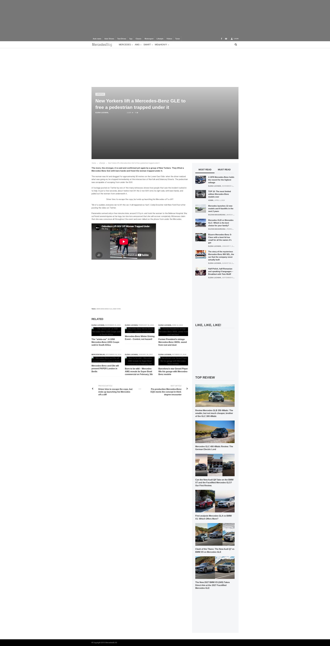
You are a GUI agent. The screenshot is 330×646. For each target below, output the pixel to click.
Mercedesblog (98, 354)
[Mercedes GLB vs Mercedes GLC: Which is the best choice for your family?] (200, 223)
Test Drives (121, 39)
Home (94, 163)
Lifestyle (160, 39)
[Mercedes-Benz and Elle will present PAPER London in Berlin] (106, 359)
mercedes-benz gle (104, 309)
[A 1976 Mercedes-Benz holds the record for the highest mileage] (200, 179)
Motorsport (149, 39)
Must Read (224, 169)
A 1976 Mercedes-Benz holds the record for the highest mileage (221, 180)
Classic (138, 39)
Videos (169, 39)
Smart (147, 45)
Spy (130, 39)
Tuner (177, 39)
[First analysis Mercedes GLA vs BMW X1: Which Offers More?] (215, 501)
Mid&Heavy (161, 45)
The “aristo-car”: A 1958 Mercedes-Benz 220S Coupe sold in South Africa (105, 342)
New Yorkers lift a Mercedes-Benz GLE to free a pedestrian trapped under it (133, 163)
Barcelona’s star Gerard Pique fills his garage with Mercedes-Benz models (173, 372)
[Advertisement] (165, 18)
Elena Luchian (101, 113)
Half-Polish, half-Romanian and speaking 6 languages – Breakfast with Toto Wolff (220, 271)
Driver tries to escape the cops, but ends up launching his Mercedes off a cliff (139, 199)
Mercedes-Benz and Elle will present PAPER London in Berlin (105, 369)
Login (236, 38)
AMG (137, 45)
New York (117, 309)
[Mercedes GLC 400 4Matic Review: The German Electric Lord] (215, 431)
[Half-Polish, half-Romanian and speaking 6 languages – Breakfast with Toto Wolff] (200, 271)
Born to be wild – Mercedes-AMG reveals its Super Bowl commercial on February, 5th (139, 372)
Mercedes (125, 45)
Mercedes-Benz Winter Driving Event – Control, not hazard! (140, 337)
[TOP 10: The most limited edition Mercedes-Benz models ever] (200, 194)
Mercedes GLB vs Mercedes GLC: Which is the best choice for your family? (220, 223)
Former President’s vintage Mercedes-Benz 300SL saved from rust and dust (172, 342)
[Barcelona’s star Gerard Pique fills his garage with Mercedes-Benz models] (173, 361)
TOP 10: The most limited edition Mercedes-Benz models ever (219, 194)
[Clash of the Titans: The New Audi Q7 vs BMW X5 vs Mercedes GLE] (215, 534)
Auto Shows (109, 39)
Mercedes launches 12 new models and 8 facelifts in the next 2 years (220, 208)
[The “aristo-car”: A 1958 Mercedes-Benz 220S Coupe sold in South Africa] (106, 331)
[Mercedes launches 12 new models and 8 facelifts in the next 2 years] (200, 208)
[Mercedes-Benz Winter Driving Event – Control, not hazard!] (140, 330)
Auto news (97, 39)
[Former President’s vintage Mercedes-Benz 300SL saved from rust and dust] (173, 331)
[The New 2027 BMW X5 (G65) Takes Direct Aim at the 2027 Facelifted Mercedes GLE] (215, 567)
